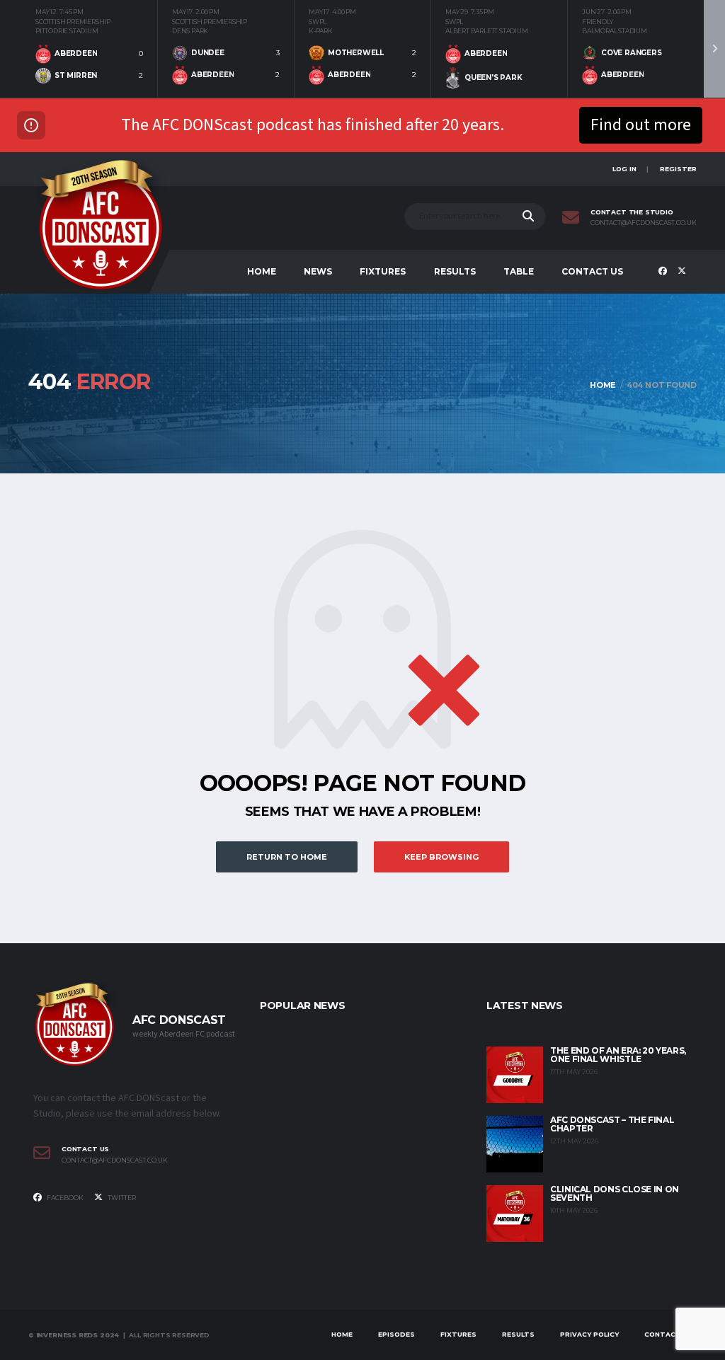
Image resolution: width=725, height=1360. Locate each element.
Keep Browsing (441, 857)
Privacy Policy (589, 1334)
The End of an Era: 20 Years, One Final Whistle (618, 1054)
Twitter (121, 1197)
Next (714, 49)
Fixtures (383, 271)
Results (455, 271)
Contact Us (592, 271)
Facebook (64, 1197)
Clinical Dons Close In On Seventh (614, 1193)
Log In (624, 169)
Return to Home (286, 857)
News (318, 271)
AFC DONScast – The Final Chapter (612, 1124)
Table (518, 271)
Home (261, 271)
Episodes (396, 1334)
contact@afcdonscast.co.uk (643, 222)
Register (678, 169)
